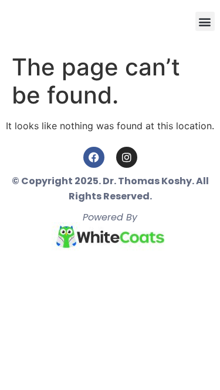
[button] (205, 21)
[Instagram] (126, 157)
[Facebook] (93, 157)
